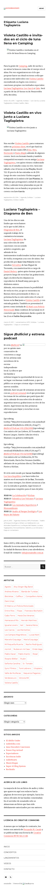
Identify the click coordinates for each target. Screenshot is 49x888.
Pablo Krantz (24, 654)
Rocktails (10, 769)
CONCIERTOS (10, 852)
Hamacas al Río (11, 620)
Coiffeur (19, 596)
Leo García (29, 88)
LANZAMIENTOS (11, 858)
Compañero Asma (34, 596)
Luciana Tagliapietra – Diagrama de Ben (22, 211)
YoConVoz (16, 265)
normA (8, 649)
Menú (41, 8)
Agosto (8, 587)
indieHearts (11, 760)
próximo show (18, 146)
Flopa (19, 611)
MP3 (28, 322)
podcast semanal (18, 393)
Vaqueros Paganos (31, 673)
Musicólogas (12, 763)
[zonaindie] (12, 8)
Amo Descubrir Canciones (18, 747)
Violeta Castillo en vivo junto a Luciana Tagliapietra (22, 117)
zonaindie (7, 884)
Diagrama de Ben (11, 230)
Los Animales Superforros (24, 505)
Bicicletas (9, 596)
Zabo (38, 88)
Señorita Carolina (12, 664)
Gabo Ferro (10, 616)
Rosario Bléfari (11, 659)
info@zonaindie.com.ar (32, 553)
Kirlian (31, 495)
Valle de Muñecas (13, 673)
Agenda (19, 101)
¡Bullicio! (15, 345)
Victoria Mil (24, 678)
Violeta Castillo (36, 79)
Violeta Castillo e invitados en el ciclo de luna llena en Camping (23, 39)
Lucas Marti (34, 635)
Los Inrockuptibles (12, 476)
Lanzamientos (21, 322)
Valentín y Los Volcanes (23, 498)
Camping (23, 66)
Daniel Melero (10, 271)
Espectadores (12, 753)
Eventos (24, 520)
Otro (34, 150)
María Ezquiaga (31, 640)
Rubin (23, 659)
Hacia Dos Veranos (26, 616)
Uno (29, 150)
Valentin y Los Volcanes (33, 528)
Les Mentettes (23, 630)
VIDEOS (7, 863)
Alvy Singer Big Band (23, 587)
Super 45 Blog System (16, 766)
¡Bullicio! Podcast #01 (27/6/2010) (18, 428)
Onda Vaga (37, 649)
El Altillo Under (13, 740)
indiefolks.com (13, 744)
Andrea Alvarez (12, 592)
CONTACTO (9, 869)
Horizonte (8, 153)
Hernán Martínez (29, 620)
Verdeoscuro (10, 678)
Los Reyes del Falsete (28, 525)
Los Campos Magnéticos (15, 635)
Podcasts (34, 520)
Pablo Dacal (10, 654)
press (29, 884)
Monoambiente (11, 508)
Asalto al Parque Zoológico (24, 511)
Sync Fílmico (10, 668)
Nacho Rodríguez (34, 644)
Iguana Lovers (11, 625)
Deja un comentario (21, 324)
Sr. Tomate (28, 664)
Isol (21, 625)
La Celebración (19, 495)
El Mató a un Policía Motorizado (19, 606)
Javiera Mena (32, 625)
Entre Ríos (9, 611)
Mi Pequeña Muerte (14, 644)
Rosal (35, 654)
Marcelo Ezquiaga (13, 640)
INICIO (7, 847)
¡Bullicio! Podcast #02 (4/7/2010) (18, 454)
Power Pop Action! (14, 750)
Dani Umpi (9, 601)
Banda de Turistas (29, 592)
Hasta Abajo (20, 153)
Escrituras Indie (13, 756)
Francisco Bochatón (34, 611)
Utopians (38, 668)
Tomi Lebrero (25, 668)
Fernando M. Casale (32, 829)
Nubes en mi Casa (22, 649)
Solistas (26, 101)
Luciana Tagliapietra (13, 88)
